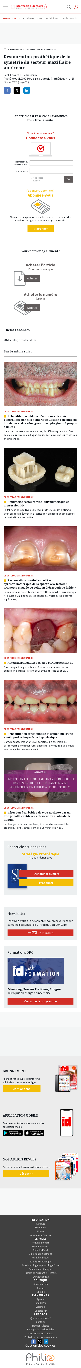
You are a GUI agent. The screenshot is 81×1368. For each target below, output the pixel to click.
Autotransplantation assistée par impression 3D (40, 662)
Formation (16, 49)
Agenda (40, 1299)
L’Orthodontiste (41, 1276)
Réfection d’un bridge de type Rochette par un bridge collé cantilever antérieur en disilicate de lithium (37, 816)
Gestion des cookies (40, 1345)
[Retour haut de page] (74, 1358)
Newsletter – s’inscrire (40, 1235)
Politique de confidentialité (40, 1329)
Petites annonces (40, 1242)
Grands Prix (40, 1303)
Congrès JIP (40, 1310)
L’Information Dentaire (40, 1253)
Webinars (40, 1306)
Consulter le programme (40, 1001)
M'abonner (41, 228)
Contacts (40, 1322)
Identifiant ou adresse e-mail (21, 163)
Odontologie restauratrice (41, 49)
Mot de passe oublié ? (37, 179)
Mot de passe (22, 171)
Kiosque (41, 1288)
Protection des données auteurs (40, 1337)
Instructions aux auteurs (40, 1333)
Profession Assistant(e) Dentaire (41, 1273)
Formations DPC (40, 1246)
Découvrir (26, 1173)
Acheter (32, 308)
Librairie (41, 1291)
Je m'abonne (21, 1089)
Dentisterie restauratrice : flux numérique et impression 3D (36, 503)
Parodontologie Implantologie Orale (40, 1265)
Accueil (5, 49)
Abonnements (41, 1284)
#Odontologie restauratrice (20, 340)
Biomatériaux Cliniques (40, 1269)
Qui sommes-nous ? (40, 1318)
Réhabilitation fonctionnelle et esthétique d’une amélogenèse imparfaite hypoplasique (38, 735)
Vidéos (40, 1231)
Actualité (40, 1223)
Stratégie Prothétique (40, 1261)
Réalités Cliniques (40, 1257)
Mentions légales (40, 1325)
